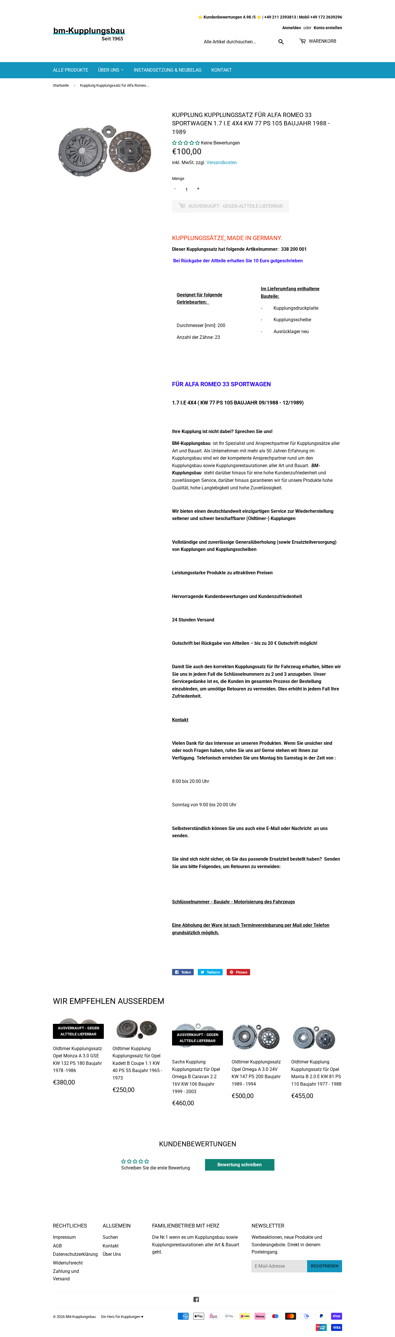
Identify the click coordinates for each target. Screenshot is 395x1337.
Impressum (64, 1237)
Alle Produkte (70, 70)
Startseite (61, 85)
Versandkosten (221, 162)
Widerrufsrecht (68, 1263)
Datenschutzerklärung (75, 1254)
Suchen (110, 1237)
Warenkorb (322, 41)
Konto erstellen (328, 27)
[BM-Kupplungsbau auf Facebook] (196, 1300)
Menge (178, 178)
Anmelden (291, 27)
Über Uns (109, 70)
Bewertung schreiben (239, 1164)
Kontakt (221, 70)
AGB (57, 1246)
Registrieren (324, 1266)
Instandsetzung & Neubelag (168, 70)
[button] (186, 143)
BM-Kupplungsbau (81, 1316)
